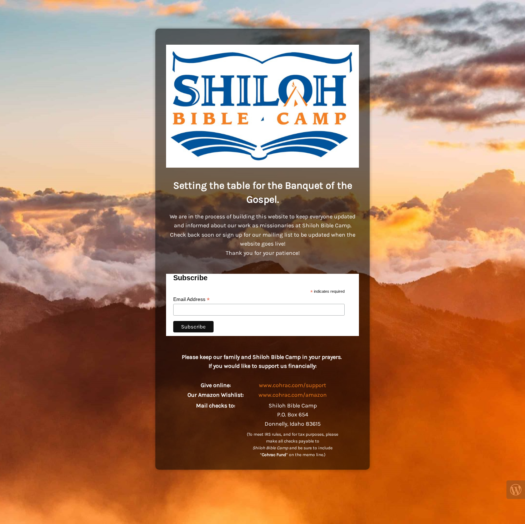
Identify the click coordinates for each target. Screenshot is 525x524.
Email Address (191, 299)
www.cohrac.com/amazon (293, 394)
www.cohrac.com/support (292, 385)
